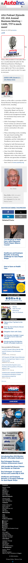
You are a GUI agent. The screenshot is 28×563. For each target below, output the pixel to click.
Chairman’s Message (7, 540)
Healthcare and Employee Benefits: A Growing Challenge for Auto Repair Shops (13, 255)
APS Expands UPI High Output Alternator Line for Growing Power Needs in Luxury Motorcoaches (13, 359)
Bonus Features (6, 494)
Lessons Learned (6, 506)
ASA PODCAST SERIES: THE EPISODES (13, 208)
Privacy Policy (10, 559)
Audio (3, 516)
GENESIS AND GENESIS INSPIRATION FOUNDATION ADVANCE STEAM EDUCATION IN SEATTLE (12, 374)
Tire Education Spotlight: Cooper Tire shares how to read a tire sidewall (14, 336)
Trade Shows (5, 544)
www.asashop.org (18, 162)
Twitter (5, 522)
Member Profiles (6, 487)
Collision (4, 488)
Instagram (5, 523)
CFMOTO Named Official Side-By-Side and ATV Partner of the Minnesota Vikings (12, 351)
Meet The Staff (17, 308)
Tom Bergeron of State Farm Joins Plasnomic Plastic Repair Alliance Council (12, 242)
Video (3, 514)
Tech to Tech (5, 507)
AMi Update (5, 511)
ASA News (4, 542)
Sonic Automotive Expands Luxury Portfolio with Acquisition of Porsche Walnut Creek (12, 366)
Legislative (4, 489)
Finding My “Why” (6, 534)
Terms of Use (18, 559)
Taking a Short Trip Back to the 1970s (13, 323)
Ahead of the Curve (7, 504)
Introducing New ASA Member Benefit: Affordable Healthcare (13, 342)
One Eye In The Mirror (7, 535)
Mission (15, 306)
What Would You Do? (7, 508)
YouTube (5, 527)
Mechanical (5, 492)
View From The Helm (7, 537)
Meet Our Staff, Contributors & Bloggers (12, 553)
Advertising (16, 310)
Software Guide (6, 498)
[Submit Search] (22, 6)
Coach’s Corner (6, 533)
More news (4, 381)
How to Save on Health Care (12, 267)
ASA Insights (5, 532)
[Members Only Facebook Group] (10, 528)
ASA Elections (5, 543)
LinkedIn (5, 524)
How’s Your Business (7, 501)
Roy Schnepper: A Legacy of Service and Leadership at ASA (12, 472)
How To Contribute (18, 312)
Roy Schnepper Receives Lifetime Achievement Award (12, 462)
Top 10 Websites (6, 499)
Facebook (5, 521)
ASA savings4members (7, 545)
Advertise (4, 550)
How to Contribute (6, 552)
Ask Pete (4, 509)
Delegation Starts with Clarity (12, 331)
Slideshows (5, 517)
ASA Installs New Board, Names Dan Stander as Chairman (12, 467)
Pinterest (5, 526)
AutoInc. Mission (6, 549)
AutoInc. (14, 3)
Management (5, 491)
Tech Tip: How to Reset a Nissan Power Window (14, 327)
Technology (5, 493)
